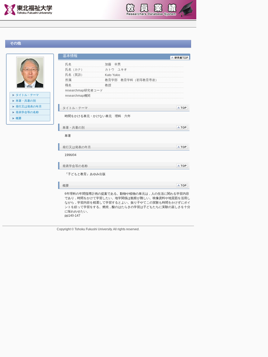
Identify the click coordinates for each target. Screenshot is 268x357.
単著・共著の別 (26, 100)
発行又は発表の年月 (29, 106)
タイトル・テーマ (27, 94)
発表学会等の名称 (27, 112)
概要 (18, 118)
